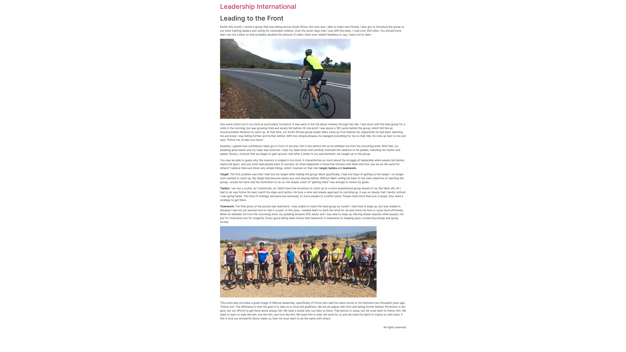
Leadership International (258, 6)
